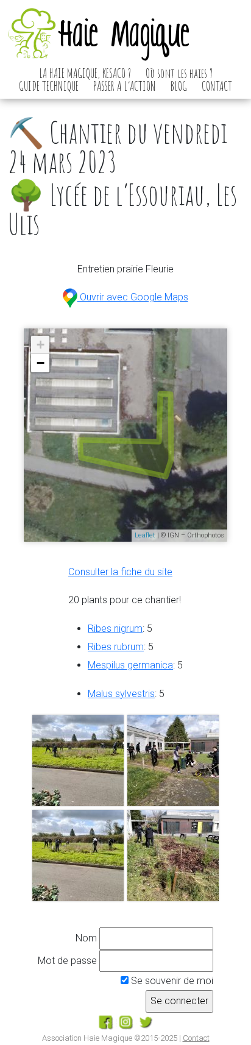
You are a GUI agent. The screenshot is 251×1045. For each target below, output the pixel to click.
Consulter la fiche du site (120, 572)
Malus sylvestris (121, 694)
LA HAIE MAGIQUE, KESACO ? (85, 73)
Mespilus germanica (130, 665)
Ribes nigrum (115, 628)
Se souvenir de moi (171, 981)
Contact (196, 1038)
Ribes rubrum (116, 647)
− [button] (40, 362)
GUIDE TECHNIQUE (49, 86)
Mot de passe (67, 960)
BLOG (179, 86)
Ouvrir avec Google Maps (132, 297)
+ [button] (40, 344)
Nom (86, 938)
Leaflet (145, 535)
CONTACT (217, 86)
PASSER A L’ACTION (124, 86)
